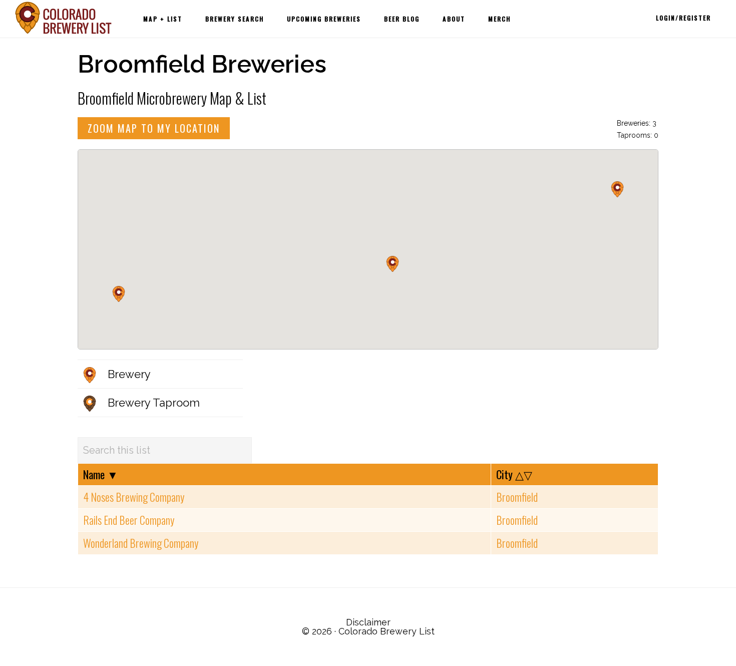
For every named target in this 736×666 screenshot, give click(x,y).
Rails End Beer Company (128, 520)
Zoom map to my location (154, 128)
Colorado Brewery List (65, 18)
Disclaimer (368, 622)
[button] (119, 294)
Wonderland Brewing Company (140, 543)
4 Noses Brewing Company (133, 497)
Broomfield (517, 497)
